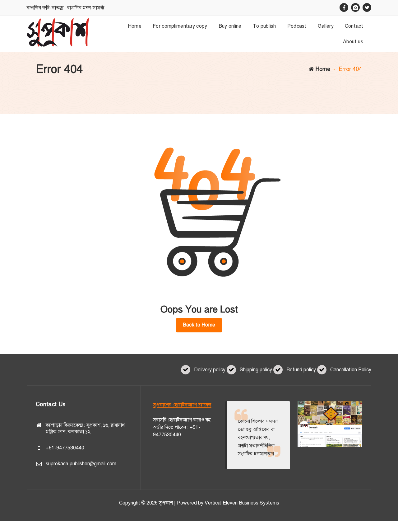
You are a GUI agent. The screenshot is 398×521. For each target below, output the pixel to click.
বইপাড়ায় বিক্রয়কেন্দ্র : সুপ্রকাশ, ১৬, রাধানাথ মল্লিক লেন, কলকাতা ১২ (85, 428)
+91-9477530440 (65, 448)
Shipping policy (256, 370)
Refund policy (301, 370)
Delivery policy (209, 370)
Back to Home (199, 325)
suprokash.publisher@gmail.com (81, 464)
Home (322, 69)
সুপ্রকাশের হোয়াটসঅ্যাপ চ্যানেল (182, 405)
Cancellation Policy (350, 370)
